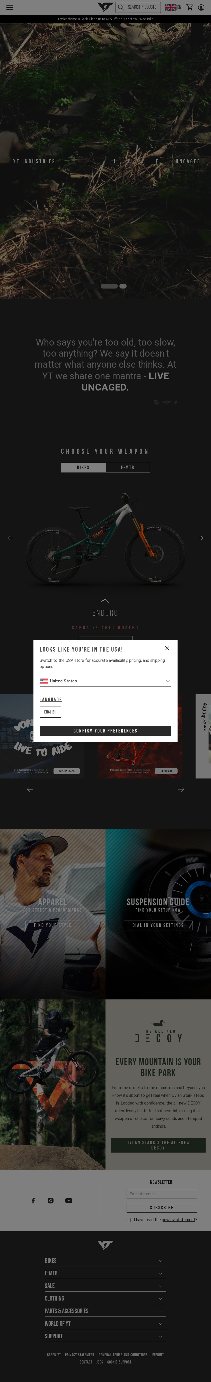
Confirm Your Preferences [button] (105, 731)
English (50, 712)
